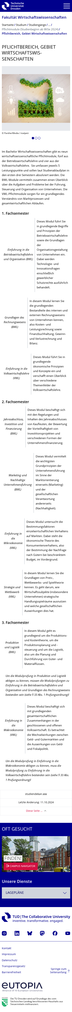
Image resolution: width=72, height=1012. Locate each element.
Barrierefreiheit (11, 972)
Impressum (9, 954)
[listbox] (36, 104)
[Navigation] (66, 6)
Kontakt (6, 948)
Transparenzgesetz (13, 966)
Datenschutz (9, 960)
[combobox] (36, 893)
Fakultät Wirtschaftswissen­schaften (34, 18)
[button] (33, 139)
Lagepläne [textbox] (15, 893)
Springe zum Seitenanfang (58, 971)
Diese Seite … (34, 811)
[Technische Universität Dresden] (13, 6)
